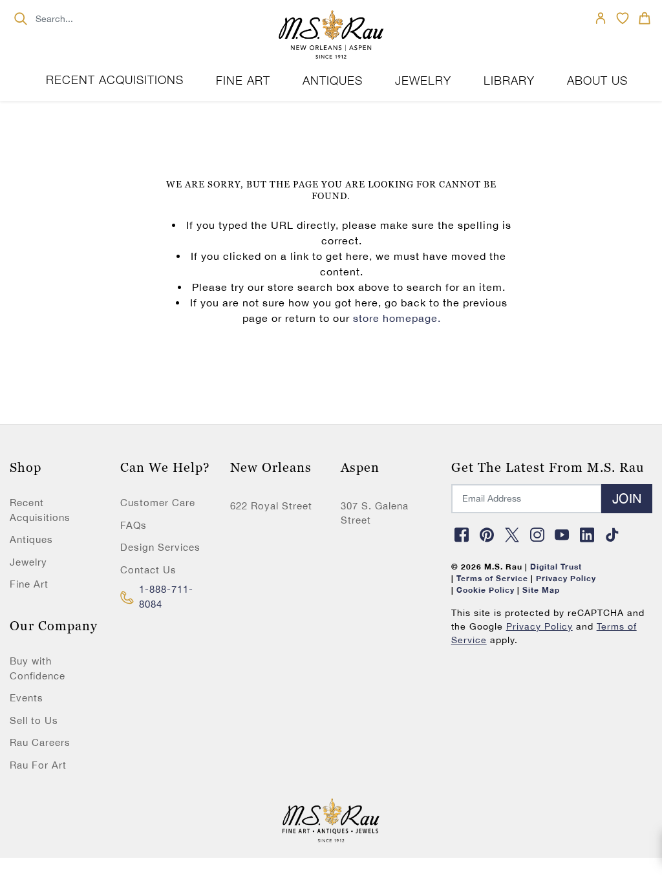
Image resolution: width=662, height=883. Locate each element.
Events (26, 697)
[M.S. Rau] (331, 35)
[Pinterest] (487, 535)
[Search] (20, 18)
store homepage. (397, 318)
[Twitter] (512, 535)
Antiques (31, 539)
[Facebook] (462, 535)
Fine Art (29, 584)
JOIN (626, 498)
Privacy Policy (539, 626)
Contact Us (148, 569)
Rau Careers (40, 742)
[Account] (600, 18)
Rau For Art (38, 765)
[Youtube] (562, 535)
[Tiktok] (612, 535)
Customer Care (157, 502)
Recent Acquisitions (115, 80)
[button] (644, 18)
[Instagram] (537, 535)
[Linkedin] (588, 535)
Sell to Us (34, 720)
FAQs (133, 525)
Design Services (160, 547)
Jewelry (28, 562)
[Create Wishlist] (622, 18)
